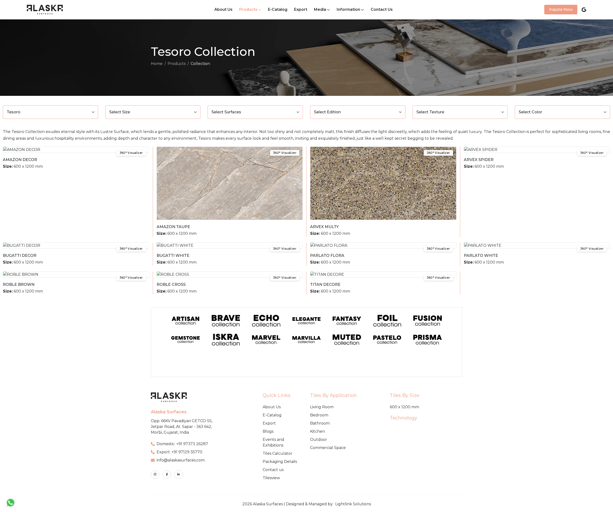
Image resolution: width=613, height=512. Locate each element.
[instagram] (155, 474)
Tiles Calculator (277, 453)
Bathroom (320, 423)
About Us (223, 9)
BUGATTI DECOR (19, 255)
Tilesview (271, 478)
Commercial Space (328, 447)
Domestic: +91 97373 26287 (182, 444)
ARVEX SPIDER (479, 159)
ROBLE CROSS (171, 284)
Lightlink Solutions (353, 504)
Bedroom (319, 415)
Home (157, 63)
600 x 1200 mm (404, 407)
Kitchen (317, 431)
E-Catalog (277, 9)
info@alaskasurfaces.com (181, 460)
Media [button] (320, 9)
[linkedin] (178, 474)
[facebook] (167, 474)
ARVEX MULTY (324, 226)
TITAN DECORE (325, 284)
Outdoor (318, 439)
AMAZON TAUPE (173, 226)
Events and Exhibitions (273, 442)
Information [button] (348, 9)
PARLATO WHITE (481, 255)
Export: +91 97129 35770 (179, 452)
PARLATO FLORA (327, 255)
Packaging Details (280, 461)
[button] (10, 502)
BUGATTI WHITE (173, 255)
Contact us (273, 469)
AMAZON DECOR (20, 159)
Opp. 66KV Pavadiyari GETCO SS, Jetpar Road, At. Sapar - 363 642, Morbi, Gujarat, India (181, 427)
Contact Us (382, 9)
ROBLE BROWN (18, 284)
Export (300, 9)
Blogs (268, 431)
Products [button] (248, 9)
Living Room (322, 407)
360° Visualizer (131, 153)
